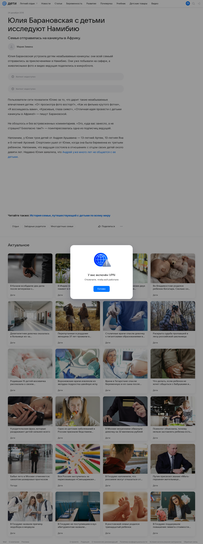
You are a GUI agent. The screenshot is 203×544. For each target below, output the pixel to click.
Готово (101, 289)
